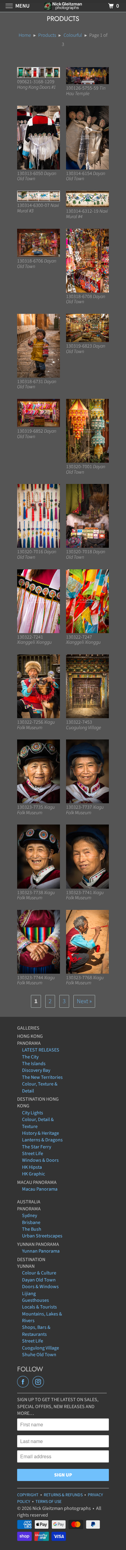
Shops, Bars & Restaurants (36, 1330)
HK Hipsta (32, 1167)
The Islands (34, 1063)
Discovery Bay (36, 1070)
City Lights (32, 1112)
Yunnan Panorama (41, 1251)
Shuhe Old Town (39, 1354)
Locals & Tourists (39, 1307)
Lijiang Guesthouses (35, 1297)
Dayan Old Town (39, 1280)
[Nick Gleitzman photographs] (62, 6)
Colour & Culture (39, 1273)
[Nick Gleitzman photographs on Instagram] (39, 1382)
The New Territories (42, 1077)
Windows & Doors (40, 1160)
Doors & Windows (40, 1286)
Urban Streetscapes (42, 1236)
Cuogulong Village (40, 1348)
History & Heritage (40, 1133)
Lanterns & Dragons (42, 1140)
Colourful (73, 35)
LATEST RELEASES (40, 1050)
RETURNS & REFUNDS (63, 1495)
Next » (84, 1001)
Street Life (32, 1153)
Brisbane (31, 1222)
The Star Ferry (36, 1147)
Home (25, 35)
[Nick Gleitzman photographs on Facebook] (24, 1382)
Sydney (29, 1215)
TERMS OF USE (48, 1502)
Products (47, 35)
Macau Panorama (39, 1189)
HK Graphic (33, 1174)
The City (30, 1057)
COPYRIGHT (28, 1495)
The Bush (31, 1229)
